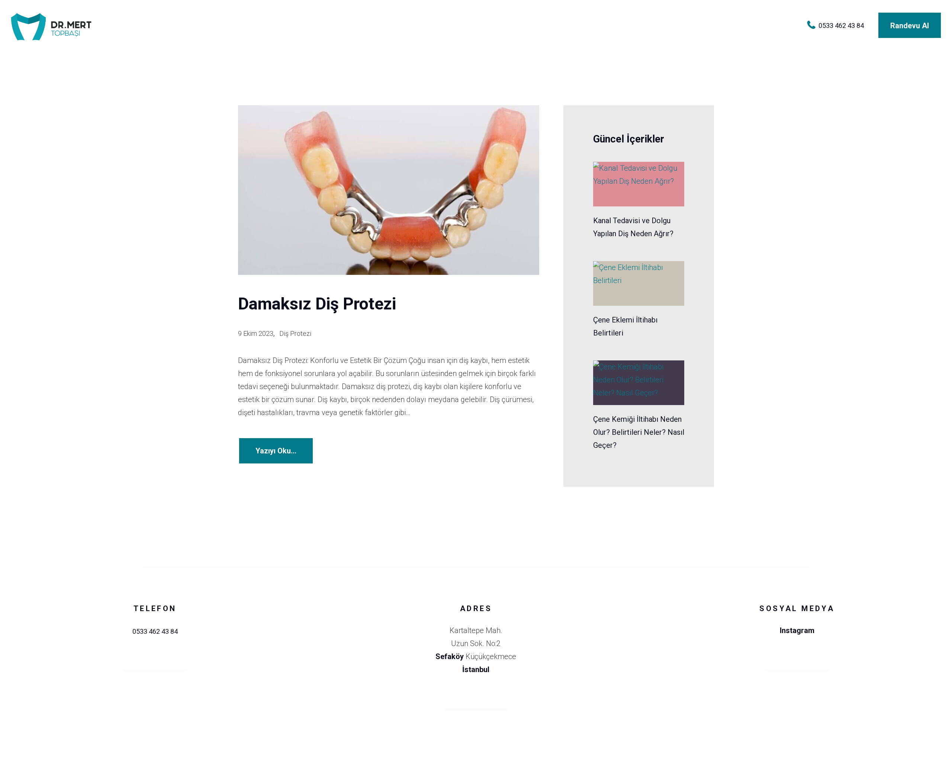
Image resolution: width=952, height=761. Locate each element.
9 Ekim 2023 (255, 333)
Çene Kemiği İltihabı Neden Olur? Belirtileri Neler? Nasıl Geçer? (638, 432)
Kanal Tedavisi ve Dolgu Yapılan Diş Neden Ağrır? (633, 227)
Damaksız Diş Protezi (317, 304)
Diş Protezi (295, 333)
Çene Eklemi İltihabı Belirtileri (625, 326)
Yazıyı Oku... (275, 450)
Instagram (797, 630)
